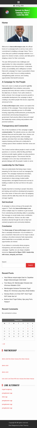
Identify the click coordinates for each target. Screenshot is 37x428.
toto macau (20, 379)
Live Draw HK (12, 379)
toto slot (4, 379)
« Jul (3, 344)
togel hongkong (7, 389)
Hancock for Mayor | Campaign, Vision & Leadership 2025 (22, 12)
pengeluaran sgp (7, 393)
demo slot (5, 359)
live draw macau (14, 359)
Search (4, 262)
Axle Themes (24, 425)
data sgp (4, 397)
